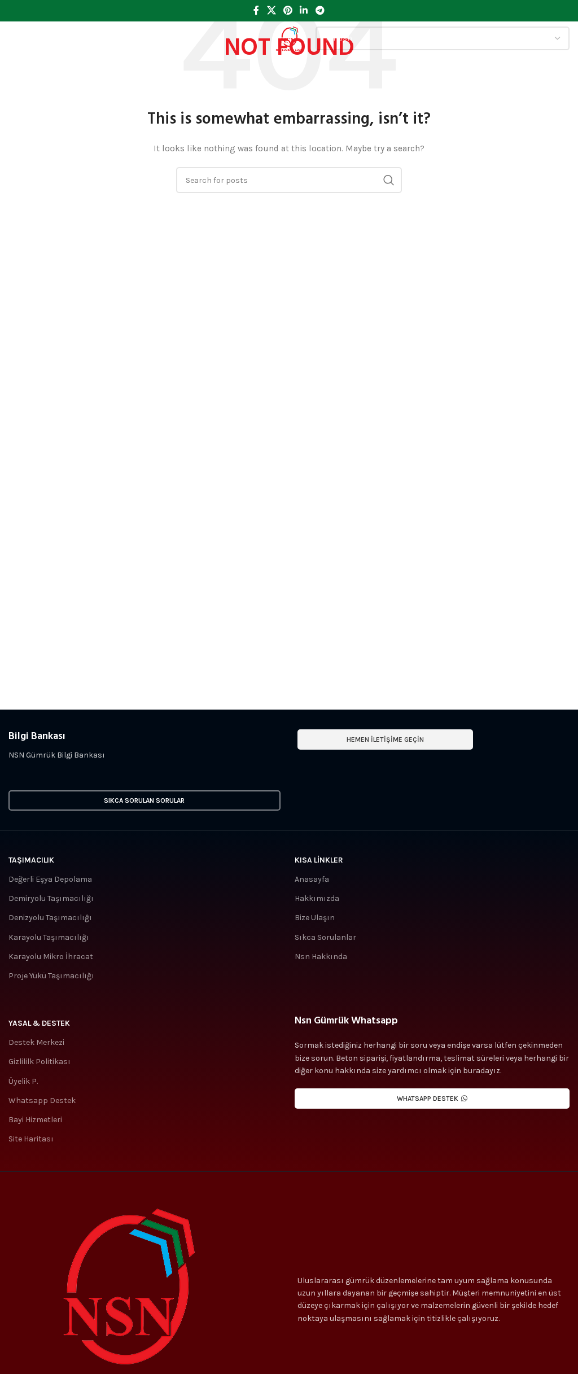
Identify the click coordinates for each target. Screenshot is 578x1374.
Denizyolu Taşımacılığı (50, 917)
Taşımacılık (31, 860)
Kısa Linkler (319, 860)
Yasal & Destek (39, 1023)
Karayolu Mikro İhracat (50, 956)
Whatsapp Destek (42, 1100)
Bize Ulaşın (315, 917)
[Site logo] (289, 37)
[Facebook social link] (256, 10)
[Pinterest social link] (287, 10)
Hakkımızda (317, 898)
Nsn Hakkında (321, 956)
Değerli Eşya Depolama (50, 879)
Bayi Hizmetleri (35, 1119)
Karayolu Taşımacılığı (48, 937)
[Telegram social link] (320, 10)
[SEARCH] (389, 180)
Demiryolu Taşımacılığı (51, 898)
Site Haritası (31, 1139)
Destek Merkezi (36, 1042)
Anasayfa (312, 879)
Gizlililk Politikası (39, 1061)
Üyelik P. (23, 1081)
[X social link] (271, 10)
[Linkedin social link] (304, 10)
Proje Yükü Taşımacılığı (51, 976)
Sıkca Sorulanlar (325, 937)
